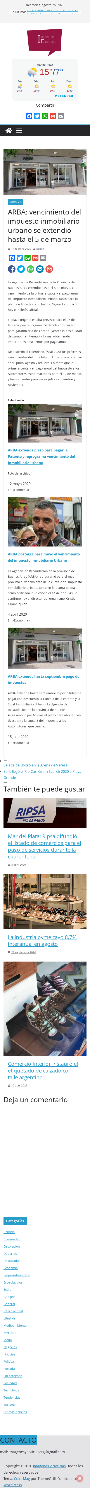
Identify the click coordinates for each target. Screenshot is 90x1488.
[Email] (61, 116)
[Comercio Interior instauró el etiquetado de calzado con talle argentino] (45, 964)
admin (40, 248)
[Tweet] (21, 269)
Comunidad (12, 1239)
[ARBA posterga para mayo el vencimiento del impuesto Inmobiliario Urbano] (45, 500)
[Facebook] (29, 116)
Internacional (13, 1311)
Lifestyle (9, 1318)
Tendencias (11, 1397)
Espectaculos (12, 1282)
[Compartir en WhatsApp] (30, 269)
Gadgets (9, 1297)
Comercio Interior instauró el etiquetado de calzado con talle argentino (43, 1070)
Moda (7, 1340)
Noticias (9, 1354)
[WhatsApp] (45, 116)
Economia (15, 201)
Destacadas (11, 1261)
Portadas (9, 1369)
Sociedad (10, 1383)
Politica (8, 1361)
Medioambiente (15, 1325)
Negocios (10, 1347)
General (9, 1304)
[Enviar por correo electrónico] (40, 269)
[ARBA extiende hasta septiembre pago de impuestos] (45, 630)
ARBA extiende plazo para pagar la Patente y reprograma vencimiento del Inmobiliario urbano (41, 456)
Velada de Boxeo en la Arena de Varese (35, 765)
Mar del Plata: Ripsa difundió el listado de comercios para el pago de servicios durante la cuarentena (44, 846)
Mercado (9, 1333)
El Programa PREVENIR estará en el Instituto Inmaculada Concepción (52, 14)
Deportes (10, 1253)
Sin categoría (12, 1376)
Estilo (7, 1289)
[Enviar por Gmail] (49, 269)
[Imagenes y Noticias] (8, 130)
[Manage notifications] (79, 1478)
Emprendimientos (16, 1275)
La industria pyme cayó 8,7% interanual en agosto (42, 940)
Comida (9, 1232)
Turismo (9, 1405)
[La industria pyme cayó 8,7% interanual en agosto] (45, 877)
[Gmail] (53, 116)
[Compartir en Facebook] (12, 269)
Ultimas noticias (15, 1412)
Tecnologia (11, 1390)
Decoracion (11, 1246)
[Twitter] (37, 116)
